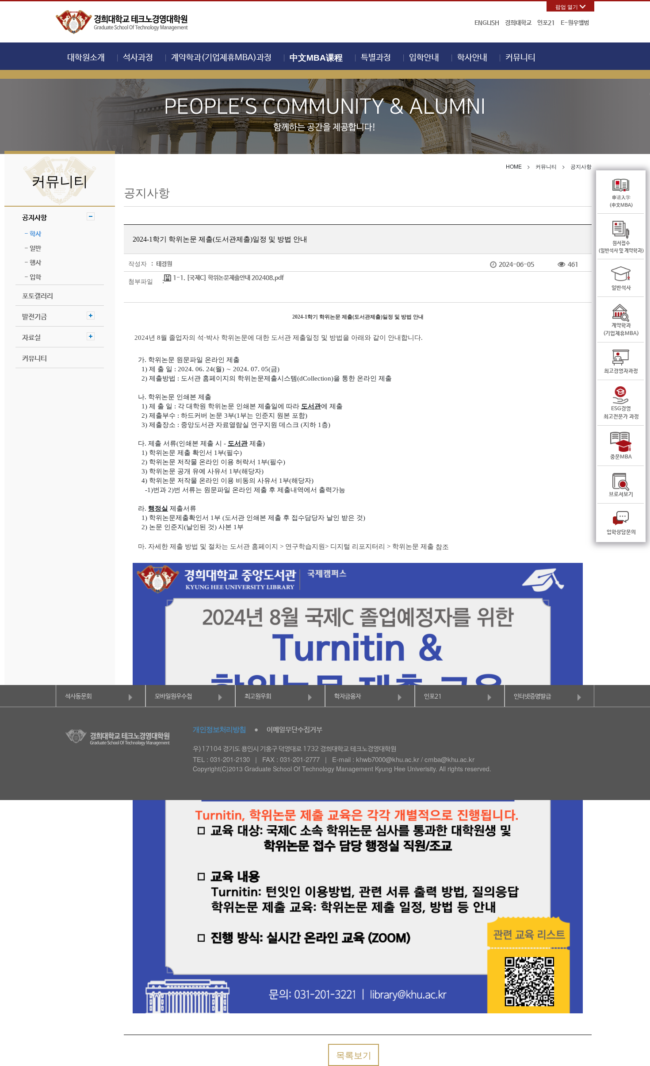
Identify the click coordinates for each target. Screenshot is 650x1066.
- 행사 (32, 262)
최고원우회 (258, 696)
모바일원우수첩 (173, 696)
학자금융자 (347, 696)
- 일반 (32, 248)
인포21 (546, 23)
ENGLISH (486, 23)
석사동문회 (78, 696)
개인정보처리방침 (219, 729)
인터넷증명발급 (532, 696)
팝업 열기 (566, 6)
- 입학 (32, 277)
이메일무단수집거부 (294, 730)
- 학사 (32, 234)
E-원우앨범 (575, 23)
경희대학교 (518, 23)
